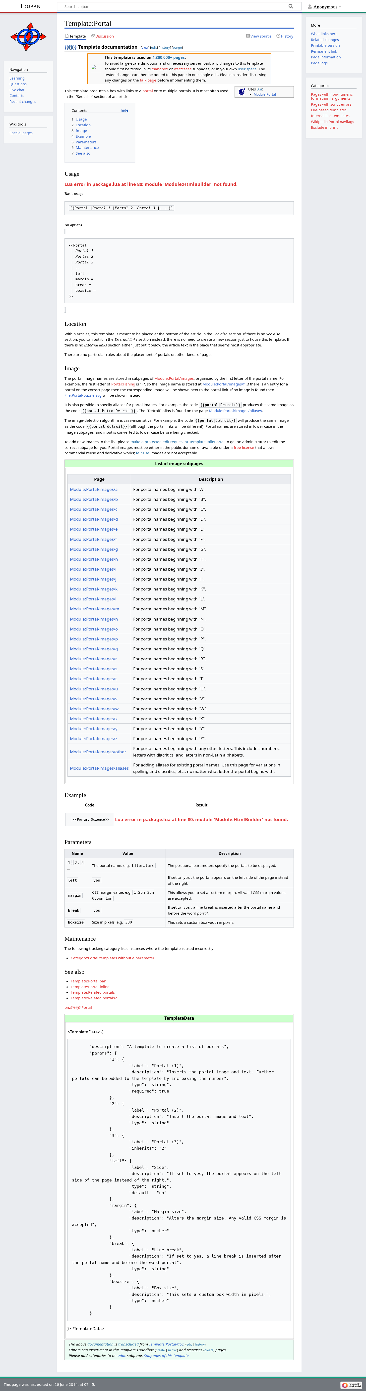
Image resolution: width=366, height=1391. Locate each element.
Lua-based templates (329, 110)
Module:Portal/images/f (223, 383)
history (165, 47)
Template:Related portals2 (94, 997)
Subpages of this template (166, 1355)
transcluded (128, 1344)
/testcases (182, 68)
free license (244, 447)
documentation (100, 1344)
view (145, 47)
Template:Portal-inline (90, 986)
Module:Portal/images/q (94, 649)
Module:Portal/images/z (93, 738)
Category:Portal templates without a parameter (112, 957)
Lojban (30, 6)
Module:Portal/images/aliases (235, 410)
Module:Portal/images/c (93, 509)
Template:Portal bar (88, 980)
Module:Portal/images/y (94, 728)
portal (147, 90)
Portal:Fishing (123, 383)
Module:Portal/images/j (93, 579)
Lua (259, 89)
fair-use (142, 452)
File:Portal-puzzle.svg (83, 395)
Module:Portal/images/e (94, 529)
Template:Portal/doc (166, 1344)
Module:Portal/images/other (98, 752)
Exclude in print (324, 127)
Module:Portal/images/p (94, 639)
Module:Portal (265, 94)
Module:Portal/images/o (94, 629)
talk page (148, 80)
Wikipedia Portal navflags (332, 121)
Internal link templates (330, 115)
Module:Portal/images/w (94, 709)
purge (177, 47)
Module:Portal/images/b (94, 499)
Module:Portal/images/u (94, 689)
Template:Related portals (93, 992)
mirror (172, 1350)
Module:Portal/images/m (94, 609)
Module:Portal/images (174, 378)
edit (154, 47)
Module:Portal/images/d (94, 519)
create (160, 1350)
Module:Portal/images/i (93, 569)
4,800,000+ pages (168, 57)
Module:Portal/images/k (94, 589)
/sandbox (160, 68)
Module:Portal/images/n (94, 619)
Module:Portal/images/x (94, 718)
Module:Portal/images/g (94, 549)
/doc (122, 1355)
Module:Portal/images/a (94, 489)
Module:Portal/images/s (93, 669)
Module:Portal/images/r (93, 659)
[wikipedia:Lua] (241, 91)
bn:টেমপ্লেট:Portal (78, 1007)
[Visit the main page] (28, 36)
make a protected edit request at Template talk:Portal (177, 441)
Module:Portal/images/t (93, 678)
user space (247, 68)
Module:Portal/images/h (94, 559)
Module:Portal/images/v (94, 699)
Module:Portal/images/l (93, 599)
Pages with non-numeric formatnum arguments (332, 96)
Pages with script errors (331, 104)
